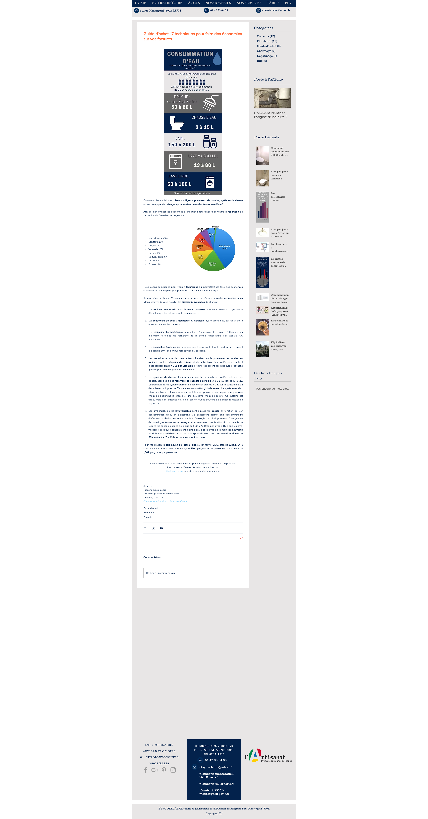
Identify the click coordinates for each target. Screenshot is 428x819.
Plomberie (148, 512)
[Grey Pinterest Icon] (164, 770)
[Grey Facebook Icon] (145, 770)
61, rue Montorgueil (152, 11)
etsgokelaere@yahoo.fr (216, 767)
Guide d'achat (150, 508)
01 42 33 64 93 (216, 760)
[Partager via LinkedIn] (161, 527)
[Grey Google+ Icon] (154, 770)
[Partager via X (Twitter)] (153, 527)
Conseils (147, 517)
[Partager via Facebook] (145, 527)
